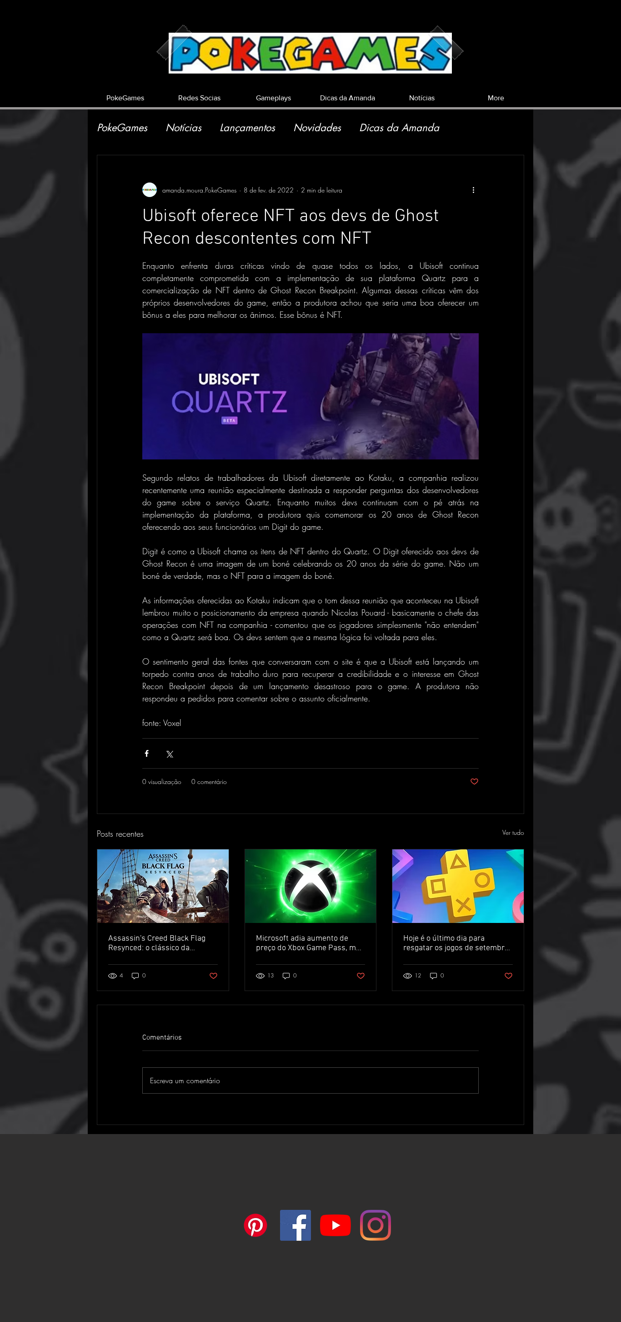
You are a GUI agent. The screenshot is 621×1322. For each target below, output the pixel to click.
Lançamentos (247, 128)
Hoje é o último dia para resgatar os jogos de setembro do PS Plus (456, 943)
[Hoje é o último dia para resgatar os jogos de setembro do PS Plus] (458, 886)
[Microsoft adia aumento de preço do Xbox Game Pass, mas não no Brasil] (310, 886)
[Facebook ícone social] (295, 1225)
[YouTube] (335, 1225)
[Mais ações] (473, 189)
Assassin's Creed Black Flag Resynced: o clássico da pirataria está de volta (156, 943)
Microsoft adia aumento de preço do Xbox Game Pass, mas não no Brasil (310, 943)
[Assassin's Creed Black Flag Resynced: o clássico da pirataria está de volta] (163, 886)
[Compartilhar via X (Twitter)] (169, 753)
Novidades (317, 128)
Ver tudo (513, 832)
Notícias (183, 128)
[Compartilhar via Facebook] (146, 753)
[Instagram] (375, 1225)
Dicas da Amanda (399, 128)
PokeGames (122, 128)
